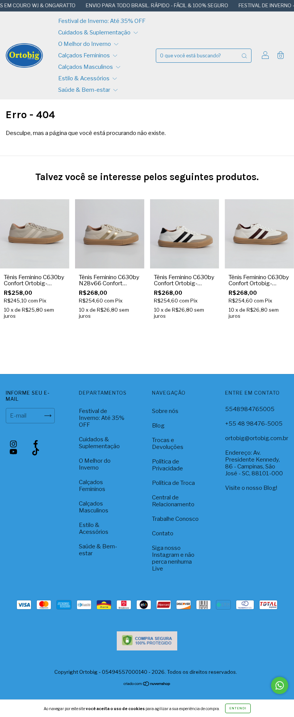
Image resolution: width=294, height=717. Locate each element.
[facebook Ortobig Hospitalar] (35, 444)
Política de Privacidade (167, 465)
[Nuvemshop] (147, 684)
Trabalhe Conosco (175, 518)
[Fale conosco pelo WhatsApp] (279, 685)
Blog (158, 425)
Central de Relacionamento (173, 501)
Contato (162, 533)
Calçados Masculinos (86, 66)
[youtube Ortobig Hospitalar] (14, 451)
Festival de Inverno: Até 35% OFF (101, 21)
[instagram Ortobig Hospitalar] (14, 444)
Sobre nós (165, 411)
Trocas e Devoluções (167, 443)
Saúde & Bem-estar (84, 89)
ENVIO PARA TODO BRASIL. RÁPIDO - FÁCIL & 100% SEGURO (146, 5)
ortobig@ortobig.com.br (256, 438)
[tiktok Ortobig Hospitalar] (35, 451)
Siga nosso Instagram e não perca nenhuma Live (173, 558)
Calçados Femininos (84, 55)
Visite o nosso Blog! (251, 488)
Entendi (238, 708)
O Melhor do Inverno (85, 44)
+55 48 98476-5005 (254, 423)
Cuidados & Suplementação (95, 32)
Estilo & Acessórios (84, 78)
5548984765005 (249, 409)
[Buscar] (244, 55)
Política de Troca (173, 483)
